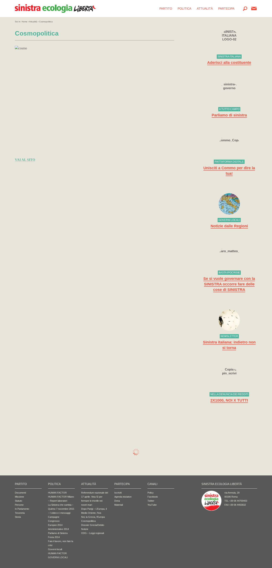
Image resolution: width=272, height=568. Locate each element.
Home (24, 21)
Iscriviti (118, 492)
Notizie (84, 529)
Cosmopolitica (88, 521)
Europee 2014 (55, 525)
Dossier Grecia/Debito (92, 525)
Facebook (152, 496)
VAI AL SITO (25, 160)
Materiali (118, 505)
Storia (18, 517)
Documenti (20, 492)
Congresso (54, 521)
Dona (117, 500)
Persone (19, 505)
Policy (150, 492)
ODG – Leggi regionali (92, 533)
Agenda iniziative (123, 496)
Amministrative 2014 (58, 529)
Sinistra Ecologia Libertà (55, 8)
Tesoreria (20, 513)
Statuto (18, 500)
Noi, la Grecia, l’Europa (93, 517)
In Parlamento (22, 509)
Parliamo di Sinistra (58, 533)
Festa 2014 (54, 537)
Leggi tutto (229, 47)
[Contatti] (254, 8)
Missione (19, 496)
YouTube (152, 505)
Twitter (150, 500)
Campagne (53, 517)
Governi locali (55, 549)
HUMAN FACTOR (57, 492)
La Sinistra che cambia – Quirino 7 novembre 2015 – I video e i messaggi (61, 509)
